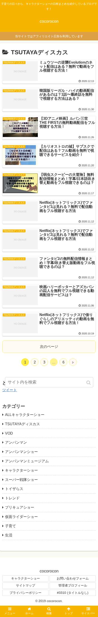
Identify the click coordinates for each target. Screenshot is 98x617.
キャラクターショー (21, 470)
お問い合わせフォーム (73, 578)
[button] (89, 382)
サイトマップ (25, 585)
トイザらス (14, 489)
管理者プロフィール (72, 585)
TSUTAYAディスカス (22, 424)
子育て (10, 526)
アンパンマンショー (21, 452)
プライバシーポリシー (25, 593)
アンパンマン (16, 442)
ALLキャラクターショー (24, 415)
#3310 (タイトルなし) (72, 593)
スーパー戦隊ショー (21, 480)
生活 (8, 535)
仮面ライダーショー (21, 517)
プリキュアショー (19, 507)
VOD (9, 433)
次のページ (49, 346)
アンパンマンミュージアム (27, 461)
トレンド (12, 498)
